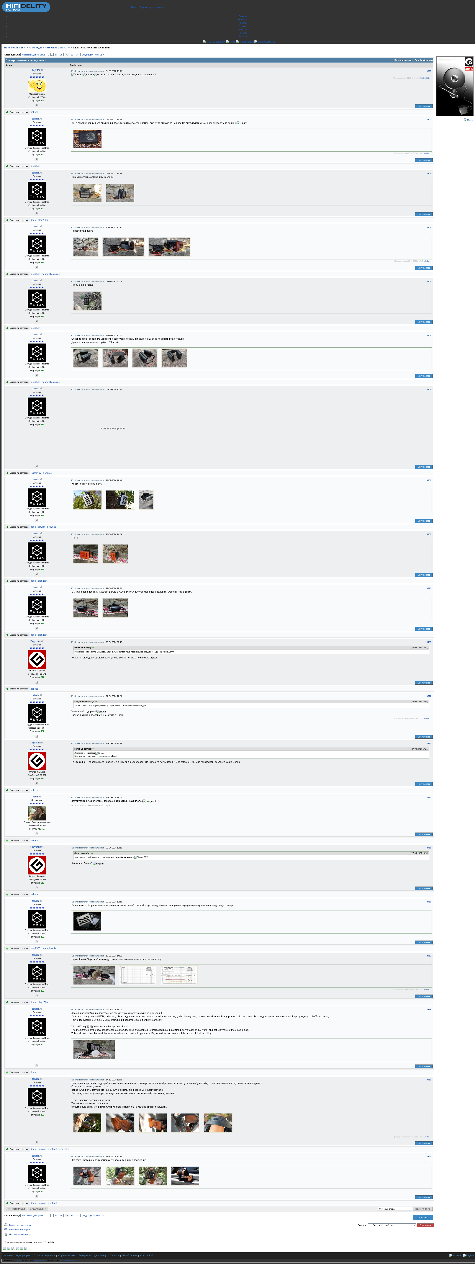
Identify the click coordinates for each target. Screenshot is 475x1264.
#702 (429, 119)
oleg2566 (35, 70)
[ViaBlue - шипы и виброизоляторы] (21, 1249)
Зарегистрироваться (151, 7)
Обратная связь (66, 1255)
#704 (429, 227)
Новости (242, 19)
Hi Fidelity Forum (67, 1261)
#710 (429, 588)
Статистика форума (44, 1255)
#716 (429, 902)
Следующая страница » (93, 55)
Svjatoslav (54, 274)
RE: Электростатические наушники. (88, 71)
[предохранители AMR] (4, 1249)
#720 (429, 1156)
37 (72, 55)
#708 (429, 480)
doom (33, 220)
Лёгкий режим (129, 1255)
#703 (429, 173)
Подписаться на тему (19, 1234)
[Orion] (469, 120)
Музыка (243, 29)
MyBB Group (40, 1261)
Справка (114, 1255)
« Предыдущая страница (33, 55)
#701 (429, 71)
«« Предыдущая (16, 1209)
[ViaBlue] (13, 1249)
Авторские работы (56, 47)
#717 (429, 956)
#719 (429, 1080)
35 (61, 55)
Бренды (243, 33)
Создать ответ (422, 1217)
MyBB (18, 1261)
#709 (429, 534)
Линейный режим (424, 60)
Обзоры (243, 23)
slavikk (41, 527)
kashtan (53, 948)
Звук (23, 47)
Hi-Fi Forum (11, 47)
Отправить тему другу (19, 1230)
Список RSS (146, 1255)
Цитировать (424, 106)
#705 (429, 281)
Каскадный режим (403, 60)
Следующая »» (38, 1209)
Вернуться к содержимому (92, 1255)
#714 (429, 797)
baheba (34, 112)
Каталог (243, 36)
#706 (429, 335)
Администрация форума (17, 1255)
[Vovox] (25, 1249)
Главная (242, 16)
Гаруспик (35, 641)
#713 (429, 743)
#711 (429, 642)
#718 (429, 1009)
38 (77, 55)
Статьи (243, 26)
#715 (429, 848)
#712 (429, 696)
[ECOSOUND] (17, 1249)
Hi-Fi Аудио (35, 47)
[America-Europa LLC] (8, 1249)
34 (56, 55)
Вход (134, 7)
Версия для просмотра (20, 1225)
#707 (429, 389)
